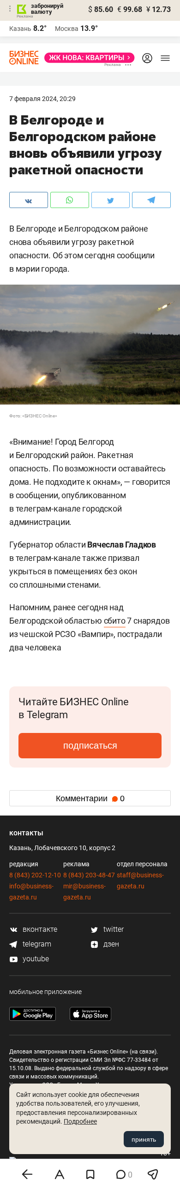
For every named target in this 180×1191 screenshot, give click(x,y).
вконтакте (39, 929)
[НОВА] (87, 58)
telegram (36, 944)
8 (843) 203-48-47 (89, 875)
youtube (35, 958)
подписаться (90, 745)
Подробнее (80, 1121)
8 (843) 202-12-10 (35, 875)
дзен (110, 944)
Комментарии (90, 798)
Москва (66, 28)
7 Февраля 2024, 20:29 (42, 98)
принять (144, 1139)
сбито (115, 620)
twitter (113, 929)
